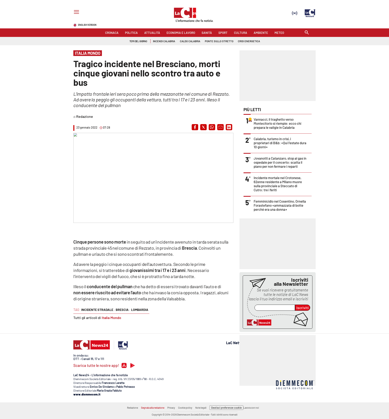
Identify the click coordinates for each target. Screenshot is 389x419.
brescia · (123, 310)
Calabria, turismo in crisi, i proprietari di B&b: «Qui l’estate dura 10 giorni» (280, 143)
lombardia (139, 310)
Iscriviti (302, 307)
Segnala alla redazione (152, 407)
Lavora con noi (251, 407)
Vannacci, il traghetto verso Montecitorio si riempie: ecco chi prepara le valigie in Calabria (277, 123)
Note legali (200, 407)
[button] (195, 127)
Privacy (171, 407)
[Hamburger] (75, 12)
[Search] (307, 32)
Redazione (132, 407)
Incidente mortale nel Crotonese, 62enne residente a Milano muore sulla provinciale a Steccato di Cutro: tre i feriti (278, 184)
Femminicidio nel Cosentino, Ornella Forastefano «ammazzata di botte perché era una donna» (280, 205)
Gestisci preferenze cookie (226, 407)
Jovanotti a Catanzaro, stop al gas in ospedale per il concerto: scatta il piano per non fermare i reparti (280, 162)
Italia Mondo (111, 317)
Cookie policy (185, 407)
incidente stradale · (98, 310)
